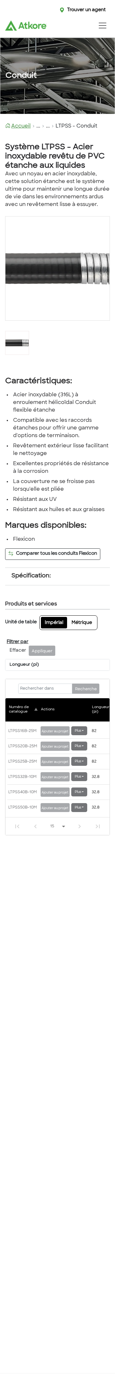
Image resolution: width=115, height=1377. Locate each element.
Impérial (54, 622)
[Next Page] (79, 826)
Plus (78, 731)
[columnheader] (24, 710)
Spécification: (31, 576)
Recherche (86, 689)
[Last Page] (97, 826)
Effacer (18, 650)
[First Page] (17, 826)
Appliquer (42, 651)
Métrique (82, 622)
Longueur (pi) (24, 665)
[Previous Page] (35, 826)
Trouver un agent (86, 10)
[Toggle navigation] (102, 25)
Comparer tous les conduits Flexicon (56, 553)
